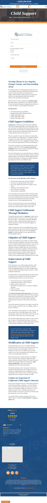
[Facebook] (8, 473)
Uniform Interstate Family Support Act (21, 293)
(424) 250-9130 (27, 397)
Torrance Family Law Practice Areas (21, 17)
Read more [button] (5, 435)
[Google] (12, 473)
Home (10, 17)
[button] (46, 7)
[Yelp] (16, 473)
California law (12, 124)
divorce (26, 140)
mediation (27, 216)
